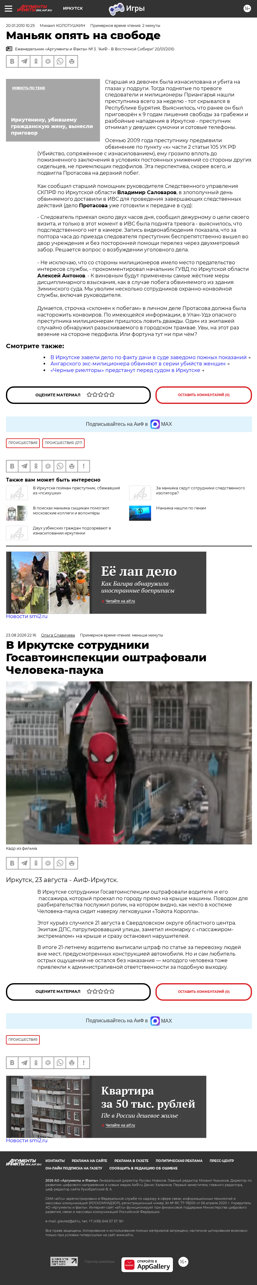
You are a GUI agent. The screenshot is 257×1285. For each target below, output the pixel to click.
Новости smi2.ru (27, 616)
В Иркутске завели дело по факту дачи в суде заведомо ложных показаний (148, 357)
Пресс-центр (222, 1161)
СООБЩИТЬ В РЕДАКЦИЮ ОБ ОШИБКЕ (143, 1168)
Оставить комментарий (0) (204, 395)
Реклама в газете (131, 1161)
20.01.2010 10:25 (20, 25)
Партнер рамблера (99, 1261)
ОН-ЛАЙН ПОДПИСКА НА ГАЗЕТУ (73, 1168)
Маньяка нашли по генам (181, 508)
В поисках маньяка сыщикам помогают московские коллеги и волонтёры (71, 510)
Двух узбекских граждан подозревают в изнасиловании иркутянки (72, 530)
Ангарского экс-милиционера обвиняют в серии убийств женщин (138, 364)
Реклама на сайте (89, 1161)
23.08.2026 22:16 (21, 635)
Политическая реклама (179, 1161)
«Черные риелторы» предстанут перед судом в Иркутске (125, 370)
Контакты (55, 1161)
